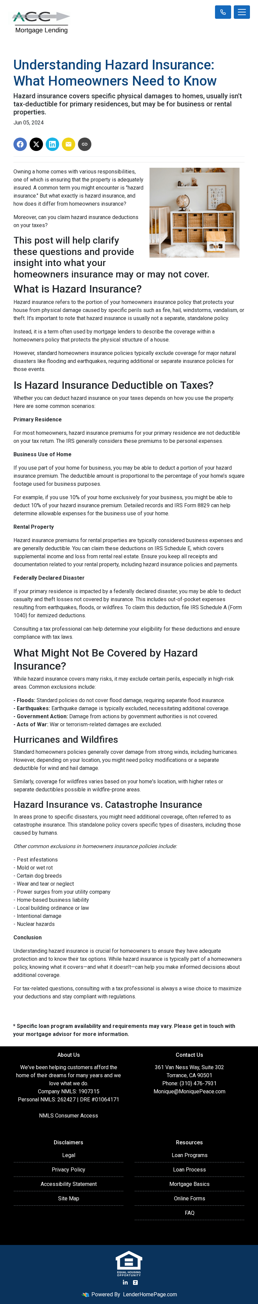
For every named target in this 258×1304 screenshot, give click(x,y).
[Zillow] (135, 1282)
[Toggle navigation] (242, 12)
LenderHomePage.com (150, 1294)
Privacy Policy (68, 1169)
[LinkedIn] (125, 1282)
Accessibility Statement (69, 1184)
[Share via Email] (68, 144)
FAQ (190, 1213)
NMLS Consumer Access (68, 1115)
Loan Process (189, 1169)
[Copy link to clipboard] (84, 144)
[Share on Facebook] (20, 144)
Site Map (68, 1198)
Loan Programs (190, 1155)
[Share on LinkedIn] (52, 144)
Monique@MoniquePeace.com (189, 1091)
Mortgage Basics (189, 1184)
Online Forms (189, 1198)
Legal (68, 1155)
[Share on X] (36, 144)
